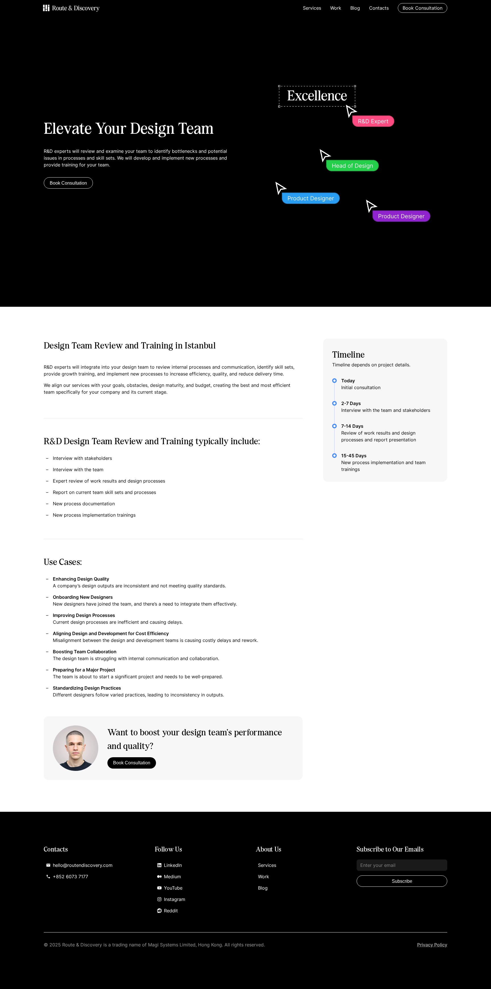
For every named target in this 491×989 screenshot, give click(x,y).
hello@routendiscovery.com (83, 865)
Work (335, 8)
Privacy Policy (432, 945)
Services (312, 8)
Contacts (379, 8)
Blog (355, 8)
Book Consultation (68, 183)
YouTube (173, 888)
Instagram (174, 899)
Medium (172, 876)
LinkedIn (173, 865)
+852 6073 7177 (70, 876)
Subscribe (402, 881)
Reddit (171, 910)
